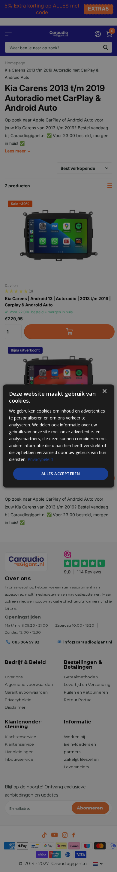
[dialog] (58, 435)
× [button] (104, 391)
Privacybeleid (40, 459)
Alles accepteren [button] (60, 473)
